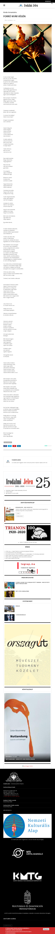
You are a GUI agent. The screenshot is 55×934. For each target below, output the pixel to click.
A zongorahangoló (21, 614)
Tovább (17, 513)
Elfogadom (46, 929)
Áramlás (18, 606)
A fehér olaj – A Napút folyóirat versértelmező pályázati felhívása (19, 551)
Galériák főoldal (7, 925)
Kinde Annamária (7, 442)
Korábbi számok (19, 516)
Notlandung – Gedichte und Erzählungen (20, 759)
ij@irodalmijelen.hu (7, 810)
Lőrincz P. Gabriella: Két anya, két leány (28, 542)
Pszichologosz (27, 577)
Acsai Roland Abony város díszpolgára (13, 552)
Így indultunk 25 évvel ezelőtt (12, 493)
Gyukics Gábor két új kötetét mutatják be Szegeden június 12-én (19, 555)
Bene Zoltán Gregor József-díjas (12, 558)
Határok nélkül (9, 491)
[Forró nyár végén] (27, 48)
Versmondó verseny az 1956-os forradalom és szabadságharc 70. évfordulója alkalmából (24, 554)
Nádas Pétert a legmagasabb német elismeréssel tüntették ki (18, 557)
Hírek (27, 547)
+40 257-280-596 (15, 796)
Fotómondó (27, 601)
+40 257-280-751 (7, 796)
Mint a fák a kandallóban (22, 591)
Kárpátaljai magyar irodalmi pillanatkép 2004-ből (16, 490)
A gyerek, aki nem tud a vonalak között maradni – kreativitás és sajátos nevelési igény (32, 583)
